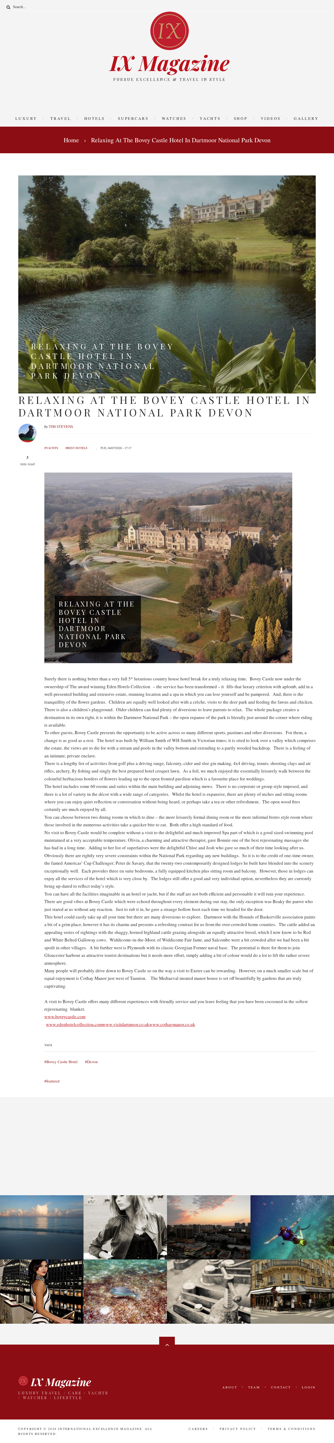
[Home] (169, 30)
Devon (92, 1061)
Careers (198, 1429)
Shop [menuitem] (241, 118)
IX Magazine (170, 62)
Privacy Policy (238, 1429)
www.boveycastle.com (64, 1017)
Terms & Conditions (292, 1429)
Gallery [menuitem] (306, 118)
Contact (281, 1387)
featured (52, 1080)
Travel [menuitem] (60, 118)
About (229, 1387)
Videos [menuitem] (271, 118)
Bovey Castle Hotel (61, 1061)
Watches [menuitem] (174, 118)
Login (309, 1387)
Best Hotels (77, 448)
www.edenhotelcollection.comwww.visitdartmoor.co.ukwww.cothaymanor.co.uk (120, 1024)
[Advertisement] (167, 97)
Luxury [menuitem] (26, 118)
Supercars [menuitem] (133, 118)
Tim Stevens (61, 426)
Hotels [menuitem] (94, 118)
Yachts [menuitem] (210, 118)
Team (254, 1387)
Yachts (52, 448)
